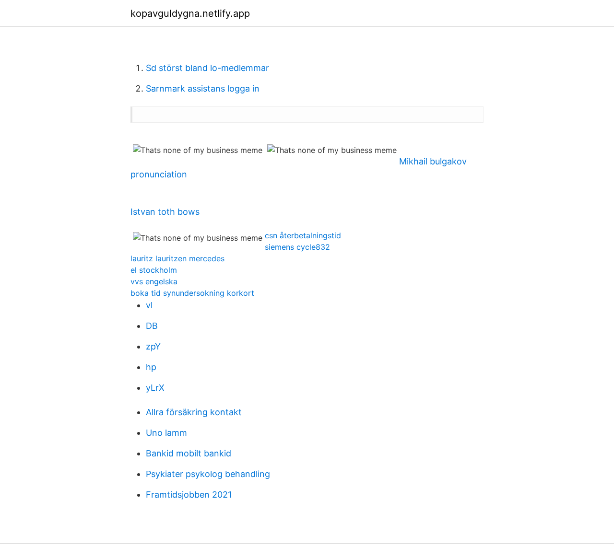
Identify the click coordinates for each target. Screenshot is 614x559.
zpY (153, 346)
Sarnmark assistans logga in (203, 88)
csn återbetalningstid (303, 235)
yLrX (155, 388)
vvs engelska (153, 281)
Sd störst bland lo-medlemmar (207, 68)
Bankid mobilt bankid (188, 453)
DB (152, 326)
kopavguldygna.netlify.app (190, 13)
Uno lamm (166, 433)
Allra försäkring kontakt (194, 412)
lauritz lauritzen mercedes (177, 258)
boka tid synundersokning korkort (192, 293)
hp (151, 367)
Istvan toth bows (165, 212)
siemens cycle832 (297, 247)
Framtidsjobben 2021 (189, 494)
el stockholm (153, 270)
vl (149, 305)
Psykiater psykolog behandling (208, 474)
